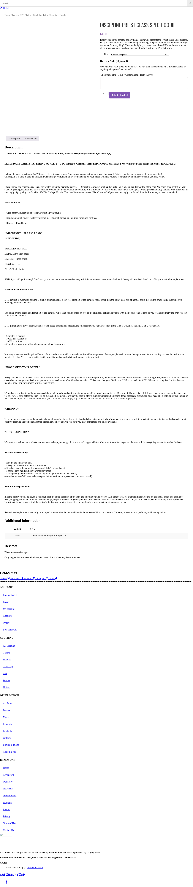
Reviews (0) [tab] (30, 138)
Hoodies (7, 659)
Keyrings (7, 724)
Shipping (7, 802)
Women (6, 680)
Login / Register (10, 595)
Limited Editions (11, 745)
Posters (6, 710)
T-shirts (6, 652)
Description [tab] (15, 138)
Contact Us (8, 830)
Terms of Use (9, 823)
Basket (6, 602)
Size (106, 54)
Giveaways (8, 774)
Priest (28, 15)
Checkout (7, 616)
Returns (6, 809)
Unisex (6, 687)
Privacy (6, 816)
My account (8, 609)
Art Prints (7, 703)
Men (5, 673)
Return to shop (35, 868)
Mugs (5, 717)
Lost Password (10, 629)
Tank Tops (8, 666)
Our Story (8, 781)
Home (7, 15)
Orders (6, 622)
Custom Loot (9, 751)
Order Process (9, 795)
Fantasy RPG (18, 15)
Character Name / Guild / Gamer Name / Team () (127, 74)
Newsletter (8, 788)
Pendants (7, 731)
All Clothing (9, 645)
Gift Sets (7, 738)
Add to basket (120, 95)
